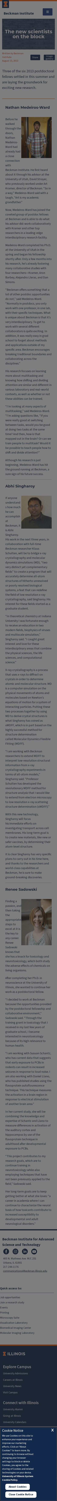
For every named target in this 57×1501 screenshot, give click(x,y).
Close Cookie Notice (21, 1494)
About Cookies (17, 1487)
